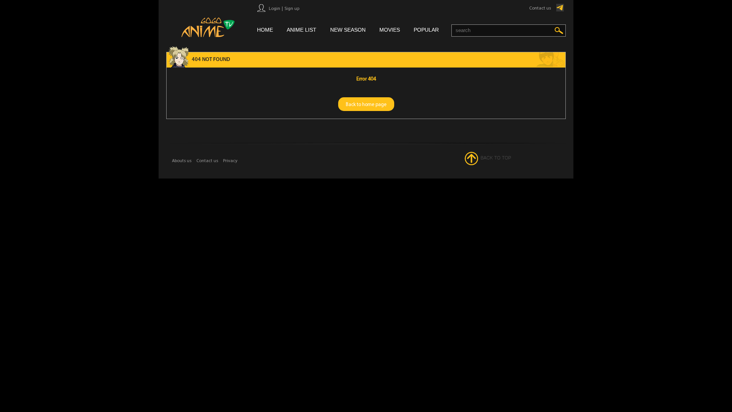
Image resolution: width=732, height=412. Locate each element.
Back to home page (366, 104)
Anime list (301, 30)
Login (274, 8)
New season (348, 30)
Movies (389, 30)
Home (265, 30)
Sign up (291, 8)
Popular (426, 30)
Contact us (540, 8)
